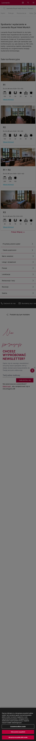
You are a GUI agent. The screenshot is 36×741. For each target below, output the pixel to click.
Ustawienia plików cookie (18, 726)
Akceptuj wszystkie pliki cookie (18, 737)
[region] (18, 724)
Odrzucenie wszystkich (18, 732)
